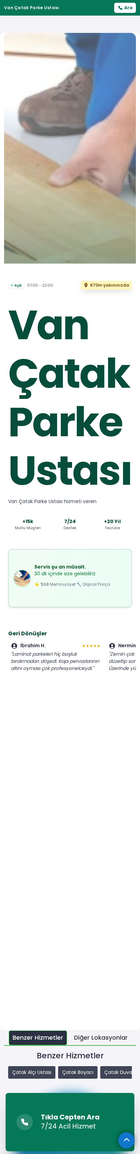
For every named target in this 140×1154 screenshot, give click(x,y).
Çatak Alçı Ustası (31, 1072)
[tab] (38, 1038)
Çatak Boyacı (77, 1072)
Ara (128, 8)
